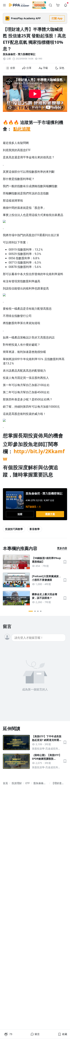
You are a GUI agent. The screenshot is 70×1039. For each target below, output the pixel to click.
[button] (4, 5)
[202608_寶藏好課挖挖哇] (39, 5)
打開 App (57, 18)
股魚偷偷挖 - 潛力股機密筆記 (19, 54)
